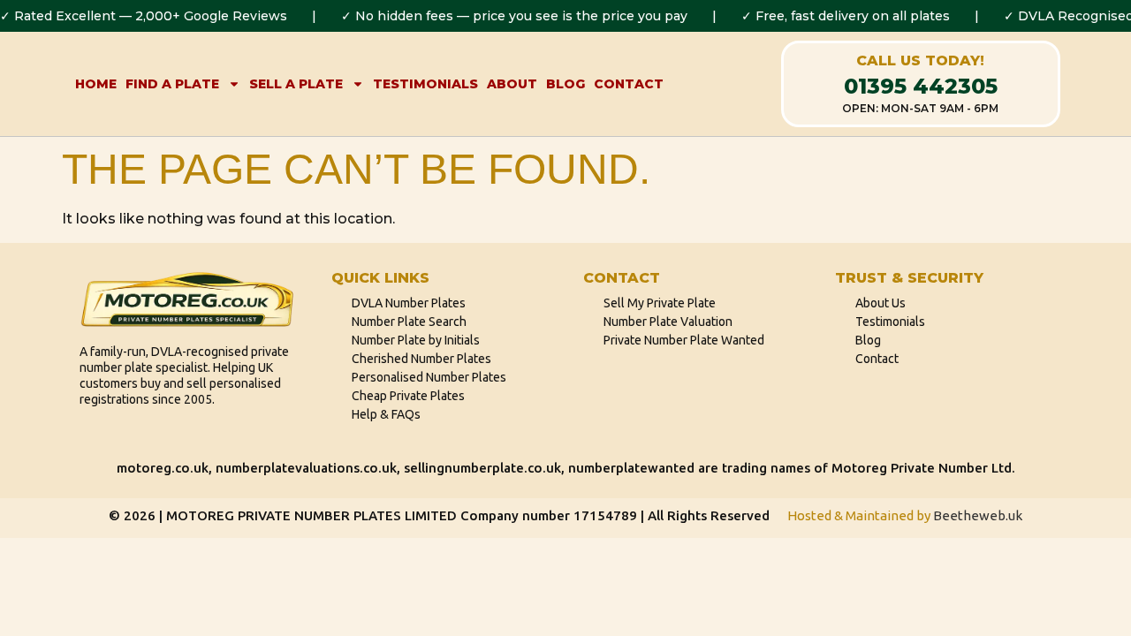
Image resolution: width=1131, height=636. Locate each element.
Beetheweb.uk (977, 515)
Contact (629, 84)
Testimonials (425, 84)
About (512, 84)
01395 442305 (921, 86)
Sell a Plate (296, 84)
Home (96, 84)
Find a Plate (172, 84)
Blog (565, 84)
